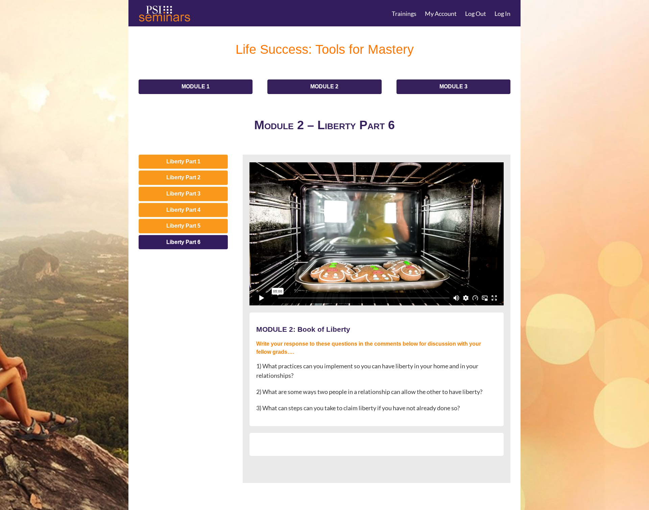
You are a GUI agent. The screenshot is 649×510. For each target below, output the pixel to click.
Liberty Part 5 (183, 226)
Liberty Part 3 (183, 193)
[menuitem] (408, 13)
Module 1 (196, 86)
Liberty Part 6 (183, 242)
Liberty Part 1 (183, 161)
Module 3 (453, 86)
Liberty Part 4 (183, 210)
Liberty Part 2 (183, 177)
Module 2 (324, 86)
